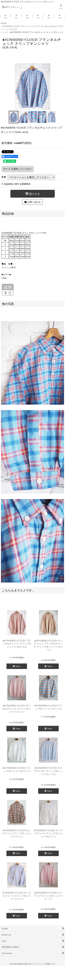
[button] (13, 117)
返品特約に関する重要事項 (17, 184)
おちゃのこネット (26, 964)
